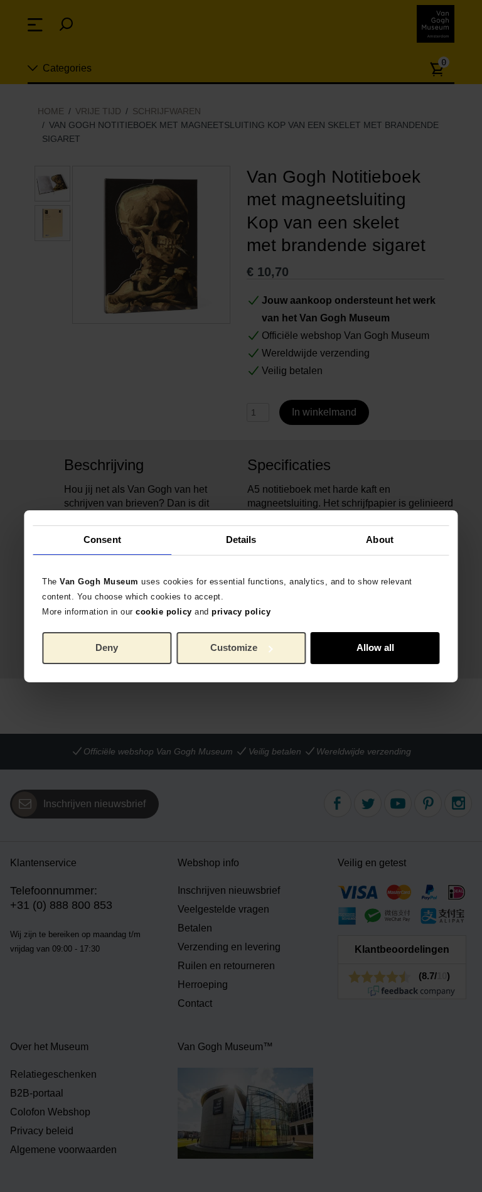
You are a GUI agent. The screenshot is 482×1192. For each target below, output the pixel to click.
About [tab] (380, 539)
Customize (233, 647)
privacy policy (241, 611)
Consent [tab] (102, 539)
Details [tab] (241, 539)
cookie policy (164, 611)
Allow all (375, 647)
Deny (106, 647)
